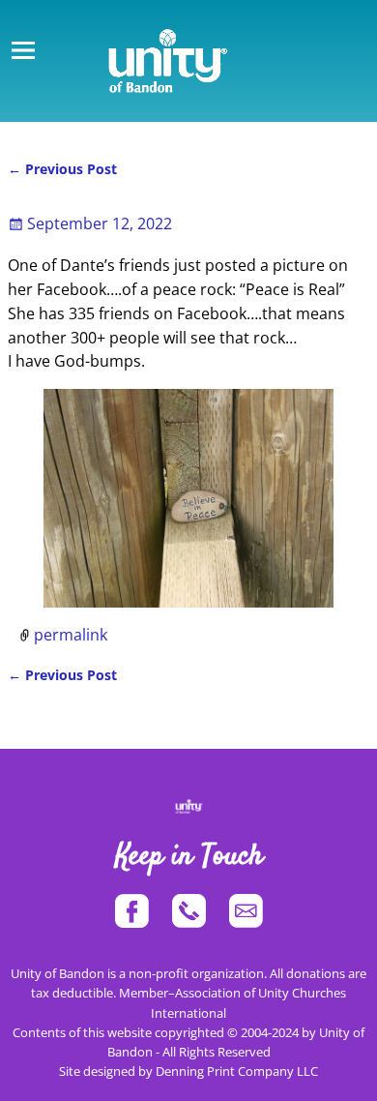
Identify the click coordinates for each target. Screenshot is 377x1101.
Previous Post (62, 169)
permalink (70, 634)
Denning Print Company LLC (237, 1071)
